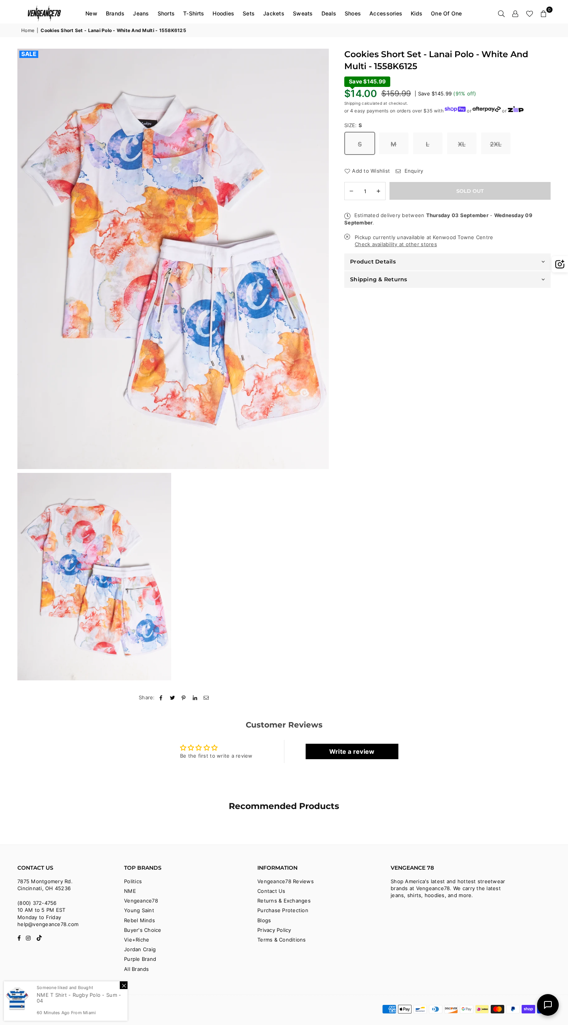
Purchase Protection (282, 910)
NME (130, 891)
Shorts (166, 13)
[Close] (124, 985)
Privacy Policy (274, 930)
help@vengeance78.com (47, 924)
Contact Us (271, 891)
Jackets (273, 13)
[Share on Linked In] (195, 697)
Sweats (303, 13)
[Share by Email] (206, 697)
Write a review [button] (352, 751)
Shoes (353, 13)
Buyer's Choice (143, 930)
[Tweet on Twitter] (172, 697)
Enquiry (413, 170)
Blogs (264, 920)
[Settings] (515, 13)
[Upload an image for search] (560, 264)
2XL (496, 144)
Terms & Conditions (281, 940)
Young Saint (139, 910)
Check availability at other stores (396, 244)
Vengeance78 (141, 901)
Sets (249, 13)
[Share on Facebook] (161, 697)
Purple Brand (140, 959)
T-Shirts (193, 13)
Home (27, 30)
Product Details (373, 261)
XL (462, 144)
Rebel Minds (139, 920)
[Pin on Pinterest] (184, 697)
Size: (353, 125)
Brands (115, 13)
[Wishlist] (529, 13)
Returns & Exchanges (284, 901)
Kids (416, 13)
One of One (446, 13)
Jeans (141, 13)
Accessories (385, 13)
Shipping (352, 102)
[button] (544, 13)
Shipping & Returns (378, 278)
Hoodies (223, 13)
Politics (133, 881)
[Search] (501, 13)
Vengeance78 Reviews (285, 881)
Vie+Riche (136, 940)
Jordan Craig (140, 949)
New (91, 13)
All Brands (136, 969)
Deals (328, 13)
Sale (28, 54)
